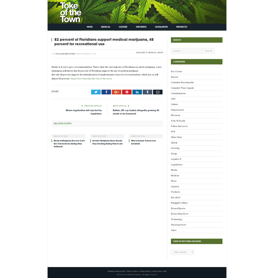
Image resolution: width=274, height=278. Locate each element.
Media (174, 170)
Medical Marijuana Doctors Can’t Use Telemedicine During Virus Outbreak (69, 143)
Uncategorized (178, 224)
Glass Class (176, 137)
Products (181, 27)
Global (174, 142)
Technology (176, 219)
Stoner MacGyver (179, 213)
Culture (123, 27)
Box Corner (176, 71)
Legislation (161, 27)
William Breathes (65, 54)
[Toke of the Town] (67, 11)
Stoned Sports (178, 208)
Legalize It (141, 52)
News (90, 27)
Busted (174, 77)
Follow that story (179, 126)
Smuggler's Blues (179, 203)
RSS (165, 271)
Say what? (176, 197)
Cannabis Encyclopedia (182, 82)
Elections (175, 115)
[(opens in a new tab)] (68, 134)
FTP (173, 131)
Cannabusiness (178, 93)
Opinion (175, 186)
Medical (105, 27)
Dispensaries (177, 110)
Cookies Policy (145, 271)
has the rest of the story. (91, 78)
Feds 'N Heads (178, 120)
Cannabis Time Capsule (182, 88)
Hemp (174, 153)
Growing (141, 27)
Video (173, 230)
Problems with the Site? (117, 271)
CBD (173, 99)
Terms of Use (157, 271)
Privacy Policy (132, 271)
